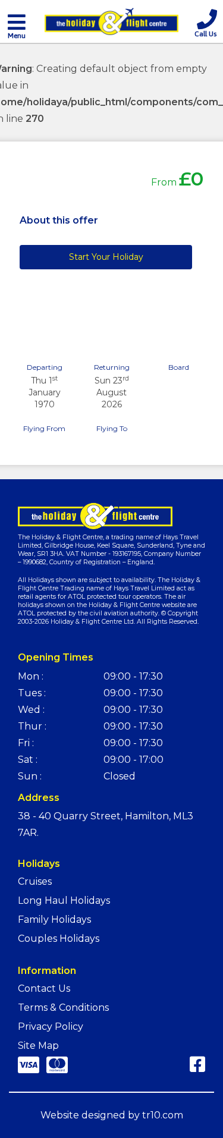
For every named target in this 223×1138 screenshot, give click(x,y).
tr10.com (162, 1115)
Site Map (38, 1045)
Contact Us (44, 988)
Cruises (35, 881)
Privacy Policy (50, 1026)
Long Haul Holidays (64, 900)
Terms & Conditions (63, 1007)
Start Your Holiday (106, 257)
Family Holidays (54, 919)
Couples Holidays (58, 938)
